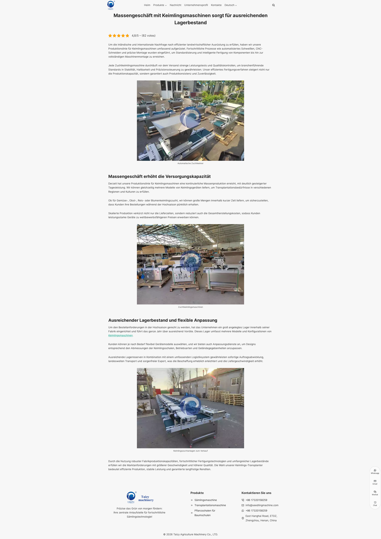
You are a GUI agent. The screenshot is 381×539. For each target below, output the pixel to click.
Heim (147, 5)
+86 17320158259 (256, 500)
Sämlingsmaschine (206, 500)
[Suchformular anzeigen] (273, 5)
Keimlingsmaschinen (120, 335)
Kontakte (216, 5)
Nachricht (175, 5)
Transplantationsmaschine (210, 505)
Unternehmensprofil (196, 5)
